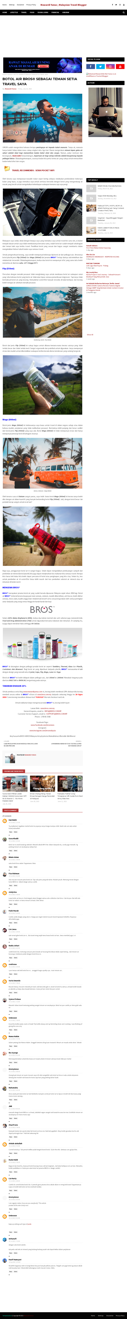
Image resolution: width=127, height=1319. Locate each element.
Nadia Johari (14, 945)
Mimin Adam (14, 857)
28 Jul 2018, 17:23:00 (14, 1241)
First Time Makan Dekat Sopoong (98, 248)
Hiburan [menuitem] (65, 12)
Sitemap (12, 5)
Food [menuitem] (32, 12)
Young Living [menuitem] (43, 12)
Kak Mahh (13, 820)
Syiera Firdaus (15, 999)
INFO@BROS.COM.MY (53, 711)
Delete (15, 832)
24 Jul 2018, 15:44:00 (14, 932)
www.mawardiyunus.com (32, 691)
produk (10, 74)
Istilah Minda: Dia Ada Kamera (109, 186)
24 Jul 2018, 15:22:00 (14, 876)
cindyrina (13, 892)
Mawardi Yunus (10, 89)
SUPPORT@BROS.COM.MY (56, 714)
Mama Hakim (14, 1036)
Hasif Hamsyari (15, 1259)
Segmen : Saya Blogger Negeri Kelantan (110, 219)
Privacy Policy (31, 5)
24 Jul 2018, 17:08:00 (14, 983)
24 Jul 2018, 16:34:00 (14, 967)
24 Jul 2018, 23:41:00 (14, 1090)
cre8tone (13, 964)
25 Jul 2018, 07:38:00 (14, 1127)
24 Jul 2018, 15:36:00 (14, 894)
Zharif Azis (13, 1125)
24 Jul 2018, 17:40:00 (14, 1020)
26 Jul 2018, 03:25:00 (14, 1199)
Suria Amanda (14, 980)
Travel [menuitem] (24, 12)
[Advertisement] (63, 36)
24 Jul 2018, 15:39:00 (14, 913)
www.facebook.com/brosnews (42, 725)
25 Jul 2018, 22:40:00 (14, 1181)
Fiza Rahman (14, 873)
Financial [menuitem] (55, 12)
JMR (10, 1106)
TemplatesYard (7, 1316)
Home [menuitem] (4, 12)
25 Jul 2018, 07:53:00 (14, 1146)
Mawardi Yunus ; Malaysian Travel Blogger (63, 4)
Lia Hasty (12, 1178)
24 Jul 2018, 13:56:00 (14, 860)
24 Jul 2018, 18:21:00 (14, 1055)
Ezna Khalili (13, 838)
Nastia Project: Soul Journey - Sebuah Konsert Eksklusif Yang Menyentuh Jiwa (103, 275)
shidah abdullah (15, 1143)
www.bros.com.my (44, 694)
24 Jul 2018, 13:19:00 (14, 841)
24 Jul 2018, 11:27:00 (14, 822)
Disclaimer (20, 5)
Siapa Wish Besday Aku (107, 196)
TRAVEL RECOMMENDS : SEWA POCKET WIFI (33, 170)
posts (29, 1224)
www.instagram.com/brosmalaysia (43, 730)
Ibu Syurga (13, 1053)
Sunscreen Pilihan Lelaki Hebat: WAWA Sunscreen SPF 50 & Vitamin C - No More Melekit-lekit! (14, 797)
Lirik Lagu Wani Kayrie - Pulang (97, 266)
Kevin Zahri (16, 156)
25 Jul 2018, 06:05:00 (14, 1109)
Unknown (13, 1018)
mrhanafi (12, 1239)
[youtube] (124, 5)
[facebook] (112, 5)
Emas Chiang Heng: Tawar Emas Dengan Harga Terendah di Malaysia (42, 796)
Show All (90, 335)
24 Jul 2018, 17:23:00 (14, 1002)
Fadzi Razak (14, 911)
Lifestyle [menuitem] (14, 12)
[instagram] (120, 5)
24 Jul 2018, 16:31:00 (14, 948)
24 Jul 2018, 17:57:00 (14, 1039)
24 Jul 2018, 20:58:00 (14, 1071)
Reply (10, 832)
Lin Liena (12, 929)
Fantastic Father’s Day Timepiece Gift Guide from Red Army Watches (70, 796)
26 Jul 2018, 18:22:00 (14, 1218)
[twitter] (116, 5)
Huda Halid (13, 1160)
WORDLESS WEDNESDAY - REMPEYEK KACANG (102, 257)
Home (4, 5)
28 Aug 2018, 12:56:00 (14, 1262)
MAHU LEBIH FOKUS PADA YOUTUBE (108, 229)
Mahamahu (13, 1088)
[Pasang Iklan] (42, 72)
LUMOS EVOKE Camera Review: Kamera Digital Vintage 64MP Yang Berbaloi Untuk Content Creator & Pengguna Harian (105, 288)
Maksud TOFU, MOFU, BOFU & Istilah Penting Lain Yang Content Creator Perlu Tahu (111, 208)
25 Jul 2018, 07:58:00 (14, 1162)
